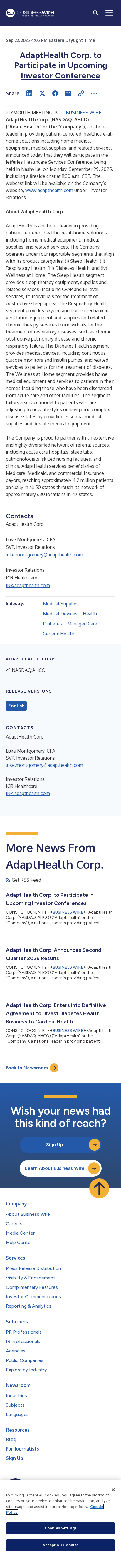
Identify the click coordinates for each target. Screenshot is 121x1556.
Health (90, 614)
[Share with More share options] (94, 93)
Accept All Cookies (60, 1544)
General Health (58, 634)
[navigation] (109, 13)
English (16, 705)
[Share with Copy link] (81, 93)
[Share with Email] (68, 93)
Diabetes (52, 624)
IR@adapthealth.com (28, 585)
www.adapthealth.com (49, 190)
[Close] (113, 1489)
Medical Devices (60, 614)
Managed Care (82, 624)
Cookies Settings (60, 1528)
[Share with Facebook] (55, 93)
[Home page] (30, 13)
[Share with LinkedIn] (29, 93)
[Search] (95, 13)
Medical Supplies (61, 604)
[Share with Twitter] (42, 93)
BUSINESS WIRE (83, 112)
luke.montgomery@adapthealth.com (44, 555)
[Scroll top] (99, 1188)
